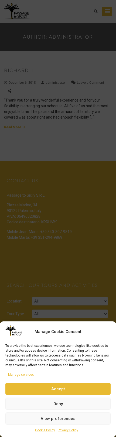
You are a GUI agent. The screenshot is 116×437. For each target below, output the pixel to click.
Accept (58, 388)
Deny (58, 403)
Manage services (21, 375)
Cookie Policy (45, 430)
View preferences (58, 418)
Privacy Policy (68, 430)
